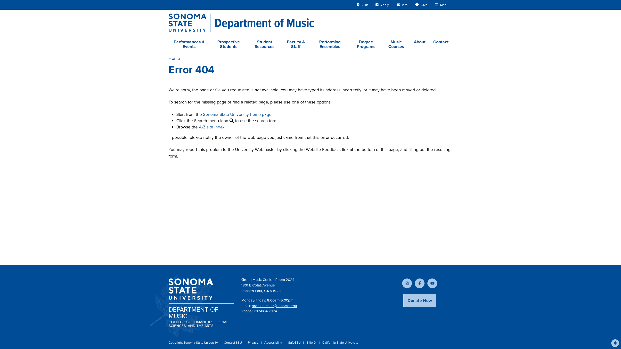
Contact (441, 42)
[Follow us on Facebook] (420, 283)
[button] (615, 343)
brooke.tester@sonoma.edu (274, 306)
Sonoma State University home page (237, 114)
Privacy (253, 342)
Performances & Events (189, 44)
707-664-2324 (265, 311)
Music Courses (396, 44)
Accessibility (273, 342)
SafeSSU (294, 342)
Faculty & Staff (296, 44)
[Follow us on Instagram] (407, 283)
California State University (340, 342)
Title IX (312, 342)
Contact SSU (233, 342)
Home (174, 58)
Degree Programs (366, 44)
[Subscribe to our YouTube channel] (432, 283)
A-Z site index (212, 127)
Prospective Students (228, 44)
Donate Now (420, 300)
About (419, 42)
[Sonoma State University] (190, 23)
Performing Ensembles (330, 44)
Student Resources (264, 44)
